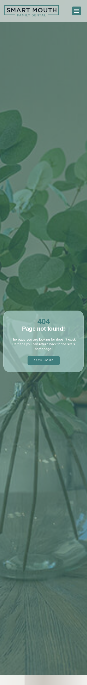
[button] (76, 11)
